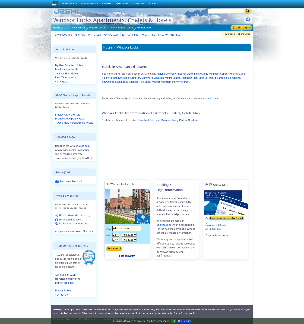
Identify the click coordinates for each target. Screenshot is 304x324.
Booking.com (82, 145)
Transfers (132, 35)
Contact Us (61, 294)
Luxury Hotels (170, 35)
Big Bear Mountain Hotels (69, 65)
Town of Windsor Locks (121, 27)
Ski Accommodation (69, 219)
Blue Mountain (211, 73)
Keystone (123, 77)
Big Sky (198, 73)
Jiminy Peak (178, 120)
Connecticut (78, 27)
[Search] (248, 11)
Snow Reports (90, 3)
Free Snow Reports (226, 218)
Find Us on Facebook (71, 181)
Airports (139, 3)
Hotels (56, 27)
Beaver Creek (185, 73)
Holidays (113, 35)
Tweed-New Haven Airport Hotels (74, 122)
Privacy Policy (63, 290)
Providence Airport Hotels (69, 118)
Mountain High (189, 77)
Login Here (214, 228)
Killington (135, 77)
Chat (153, 3)
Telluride (145, 81)
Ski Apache (234, 77)
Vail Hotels (61, 81)
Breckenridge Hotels (66, 69)
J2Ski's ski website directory (74, 215)
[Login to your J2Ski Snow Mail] (225, 202)
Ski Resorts (64, 35)
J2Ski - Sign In (242, 27)
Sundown (193, 120)
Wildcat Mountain (161, 81)
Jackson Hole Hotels (67, 73)
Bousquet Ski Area (160, 120)
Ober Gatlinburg (207, 77)
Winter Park (182, 81)
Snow (81, 35)
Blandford (143, 120)
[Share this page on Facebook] (248, 20)
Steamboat (121, 81)
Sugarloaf (134, 81)
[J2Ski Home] (66, 13)
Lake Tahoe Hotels (65, 77)
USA (66, 27)
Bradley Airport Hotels (67, 114)
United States (211, 98)
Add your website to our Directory (74, 231)
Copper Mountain (229, 73)
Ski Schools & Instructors (72, 223)
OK (173, 321)
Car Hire (149, 35)
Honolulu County (97, 27)
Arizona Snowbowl (167, 73)
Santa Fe (222, 77)
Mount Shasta (172, 77)
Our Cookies (184, 321)
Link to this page (64, 282)
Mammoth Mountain (152, 77)
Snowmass (108, 81)
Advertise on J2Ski (65, 274)
